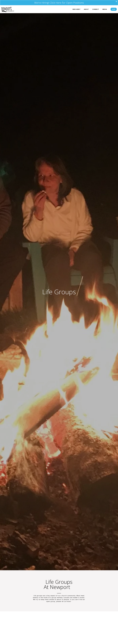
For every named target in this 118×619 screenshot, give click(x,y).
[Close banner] (116, 1)
